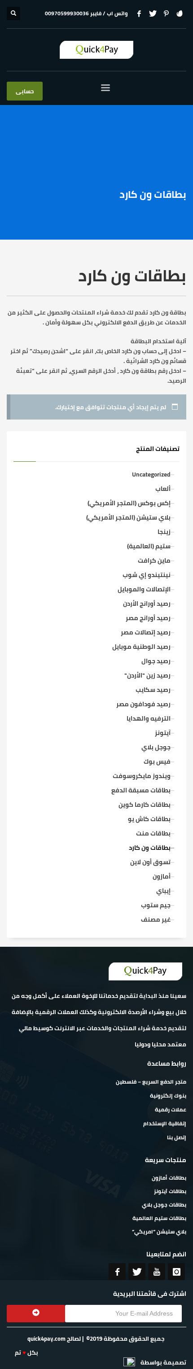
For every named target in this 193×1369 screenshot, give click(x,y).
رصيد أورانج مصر (148, 618)
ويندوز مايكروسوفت (142, 776)
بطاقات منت (153, 833)
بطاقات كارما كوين (144, 804)
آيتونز (163, 733)
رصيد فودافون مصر (143, 704)
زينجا (164, 532)
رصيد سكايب (153, 689)
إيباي (163, 891)
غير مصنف (156, 919)
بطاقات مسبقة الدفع (141, 790)
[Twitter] (152, 13)
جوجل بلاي (156, 747)
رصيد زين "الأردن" (147, 675)
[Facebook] (139, 13)
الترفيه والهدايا (149, 718)
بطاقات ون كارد (150, 847)
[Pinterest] (166, 13)
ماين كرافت (154, 560)
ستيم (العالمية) (149, 546)
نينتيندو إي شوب (147, 575)
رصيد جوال (156, 661)
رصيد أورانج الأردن (147, 603)
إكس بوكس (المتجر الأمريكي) (129, 503)
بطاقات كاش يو (149, 819)
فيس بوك (157, 761)
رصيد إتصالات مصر (146, 632)
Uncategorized (151, 474)
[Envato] (179, 13)
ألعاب (163, 488)
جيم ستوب (156, 905)
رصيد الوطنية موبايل (141, 646)
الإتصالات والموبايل (144, 589)
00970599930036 (67, 13)
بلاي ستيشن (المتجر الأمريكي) (128, 517)
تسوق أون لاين (150, 862)
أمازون (162, 876)
